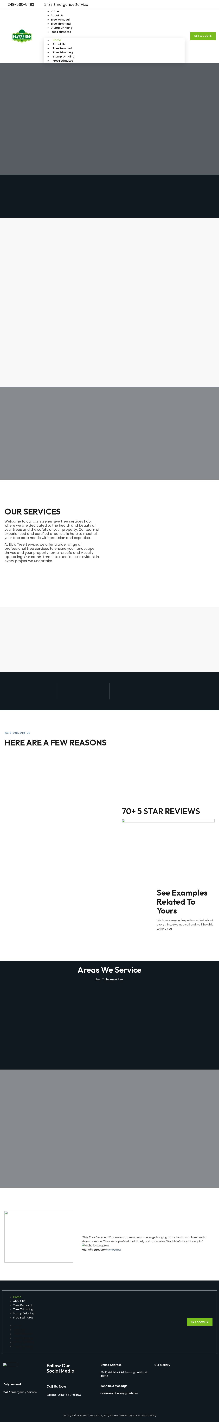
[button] (114, 36)
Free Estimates (61, 32)
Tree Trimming (61, 24)
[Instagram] (213, 4)
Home (55, 11)
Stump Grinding (61, 28)
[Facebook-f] (206, 4)
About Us (57, 15)
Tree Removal (60, 20)
